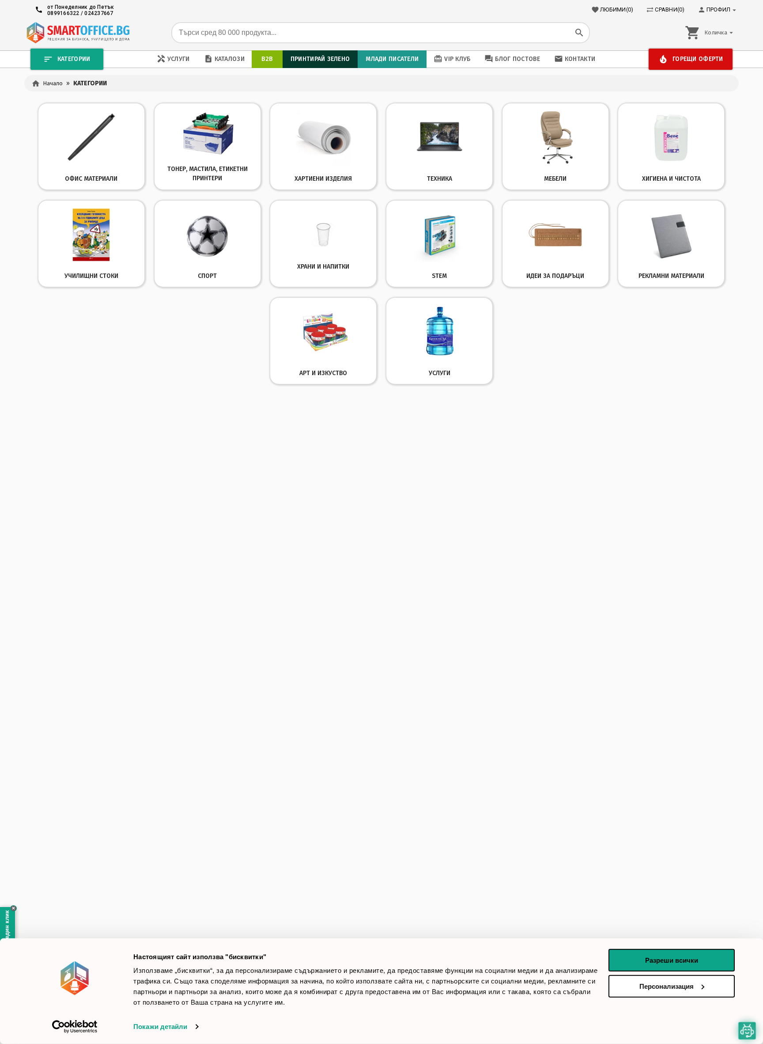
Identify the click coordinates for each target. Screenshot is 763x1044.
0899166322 (63, 13)
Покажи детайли (160, 1026)
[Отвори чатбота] (747, 1031)
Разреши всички (671, 960)
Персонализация (666, 986)
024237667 (98, 13)
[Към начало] (78, 32)
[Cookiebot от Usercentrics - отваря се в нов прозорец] (74, 1026)
